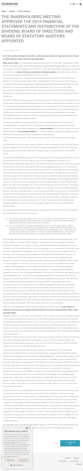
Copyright (78, 464)
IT (77, 4)
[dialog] (17, 447)
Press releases (24, 11)
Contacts (67, 458)
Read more (15, 456)
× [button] (29, 428)
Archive (12, 11)
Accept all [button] (10, 460)
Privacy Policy (63, 461)
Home (4, 11)
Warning (76, 458)
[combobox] (27, 428)
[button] (17, 465)
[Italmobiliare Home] (10, 4)
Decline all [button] (24, 460)
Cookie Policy (74, 461)
